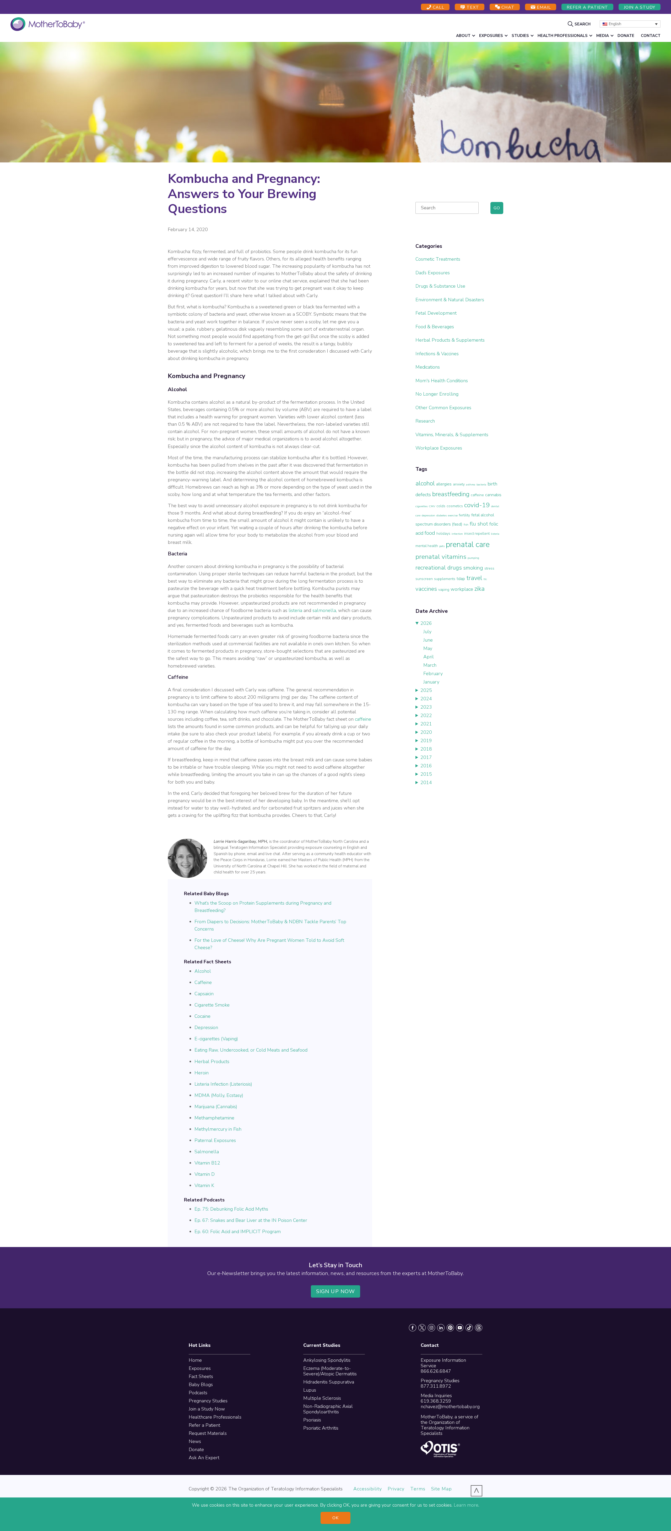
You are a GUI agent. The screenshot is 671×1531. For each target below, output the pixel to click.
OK (335, 1518)
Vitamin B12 (207, 1163)
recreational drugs (438, 568)
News (195, 1441)
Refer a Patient (587, 7)
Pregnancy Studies (208, 1401)
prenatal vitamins (440, 556)
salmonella (324, 610)
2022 (426, 715)
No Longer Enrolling (436, 394)
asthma (470, 484)
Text (472, 7)
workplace (462, 589)
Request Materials (208, 1433)
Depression (206, 1027)
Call (437, 7)
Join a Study (639, 7)
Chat (507, 7)
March (429, 665)
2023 (426, 707)
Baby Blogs (201, 1384)
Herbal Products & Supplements (450, 340)
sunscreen (424, 578)
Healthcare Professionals (215, 1417)
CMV (432, 506)
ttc (485, 579)
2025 (426, 690)
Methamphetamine (214, 1118)
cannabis (493, 495)
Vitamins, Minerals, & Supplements (451, 434)
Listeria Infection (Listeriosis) (223, 1084)
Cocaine (202, 1016)
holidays (443, 533)
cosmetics (455, 506)
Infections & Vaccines (437, 354)
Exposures (200, 1368)
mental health (426, 545)
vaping (443, 589)
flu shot (479, 523)
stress (489, 568)
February (433, 673)
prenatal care (468, 544)
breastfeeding (450, 494)
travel (474, 578)
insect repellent (477, 533)
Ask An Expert (204, 1458)
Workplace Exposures (438, 448)
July (427, 631)
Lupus (309, 1390)
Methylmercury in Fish (217, 1129)
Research (425, 421)
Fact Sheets (201, 1376)
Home (195, 1360)
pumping (473, 558)
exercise (453, 515)
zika (479, 588)
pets (442, 546)
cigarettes (421, 506)
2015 (426, 774)
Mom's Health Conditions (441, 381)
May (427, 648)
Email (543, 7)
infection (457, 534)
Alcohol (202, 971)
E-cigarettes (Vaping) (216, 1039)
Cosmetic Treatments (437, 259)
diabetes (441, 515)
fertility (464, 515)
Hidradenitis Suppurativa (328, 1382)
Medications (427, 367)
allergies (444, 484)
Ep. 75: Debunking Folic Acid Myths (231, 1209)
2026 (426, 623)
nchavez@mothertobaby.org (450, 1406)
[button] (580, 24)
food (430, 533)
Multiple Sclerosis (322, 1398)
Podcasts (198, 1393)
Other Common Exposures (443, 407)
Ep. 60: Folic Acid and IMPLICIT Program (237, 1231)
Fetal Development (436, 313)
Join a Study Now (207, 1409)
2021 (426, 724)
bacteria (481, 484)
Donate (196, 1449)
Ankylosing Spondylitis (326, 1360)
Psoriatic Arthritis (320, 1428)
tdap (461, 579)
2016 (426, 766)
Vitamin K (204, 1185)
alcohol (425, 483)
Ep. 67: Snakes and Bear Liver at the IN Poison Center (250, 1220)
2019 (426, 740)
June (428, 640)
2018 (426, 749)
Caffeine (203, 982)
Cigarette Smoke (212, 1005)
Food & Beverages (434, 327)
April (428, 657)
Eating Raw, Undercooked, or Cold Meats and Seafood (250, 1050)
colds (440, 506)
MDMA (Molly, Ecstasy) (218, 1095)
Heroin (201, 1073)
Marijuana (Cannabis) (215, 1106)
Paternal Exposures (215, 1140)
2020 (426, 732)
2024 (426, 699)
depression (428, 515)
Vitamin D (204, 1174)
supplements (444, 578)
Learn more (466, 1505)
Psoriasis (312, 1420)
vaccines (426, 589)
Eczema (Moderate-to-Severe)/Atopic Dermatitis (330, 1371)
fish (466, 525)
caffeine (363, 719)
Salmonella (206, 1152)
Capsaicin (204, 994)
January (431, 682)
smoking (473, 567)
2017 (426, 757)
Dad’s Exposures (432, 273)
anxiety (459, 484)
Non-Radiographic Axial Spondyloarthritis (328, 1409)
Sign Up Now (335, 1291)
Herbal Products (211, 1061)
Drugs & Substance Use (440, 286)
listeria (295, 610)
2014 (426, 782)
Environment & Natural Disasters (449, 300)
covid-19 (477, 505)
